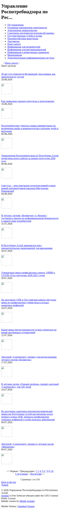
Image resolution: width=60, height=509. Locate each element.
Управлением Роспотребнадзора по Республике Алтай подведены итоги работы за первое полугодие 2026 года (29, 158)
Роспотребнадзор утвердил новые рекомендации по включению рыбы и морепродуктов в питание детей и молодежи (29, 128)
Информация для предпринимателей (26, 49)
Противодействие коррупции (22, 38)
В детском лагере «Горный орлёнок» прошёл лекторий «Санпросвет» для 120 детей (30, 385)
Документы (13, 41)
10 (52, 471)
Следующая (21, 474)
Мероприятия (14, 55)
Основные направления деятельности (27, 27)
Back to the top (8, 482)
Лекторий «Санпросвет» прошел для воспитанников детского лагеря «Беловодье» (29, 358)
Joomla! (5, 495)
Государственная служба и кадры (24, 36)
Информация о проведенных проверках (28, 52)
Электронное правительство (22, 30)
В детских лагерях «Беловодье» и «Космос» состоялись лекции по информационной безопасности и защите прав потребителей (29, 218)
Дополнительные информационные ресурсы (30, 58)
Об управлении (15, 25)
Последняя (35, 474)
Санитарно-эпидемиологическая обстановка (30, 33)
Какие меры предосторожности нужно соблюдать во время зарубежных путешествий (28, 331)
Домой (4, 485)
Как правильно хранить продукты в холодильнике (27, 101)
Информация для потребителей (23, 47)
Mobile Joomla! (27, 501)
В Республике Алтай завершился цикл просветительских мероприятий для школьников (26, 246)
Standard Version (26, 506)
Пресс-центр (14, 44)
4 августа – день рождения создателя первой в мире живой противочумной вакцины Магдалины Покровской (28, 188)
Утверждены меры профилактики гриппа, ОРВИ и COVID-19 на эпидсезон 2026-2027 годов (28, 274)
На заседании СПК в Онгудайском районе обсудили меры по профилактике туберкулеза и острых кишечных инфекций (28, 302)
